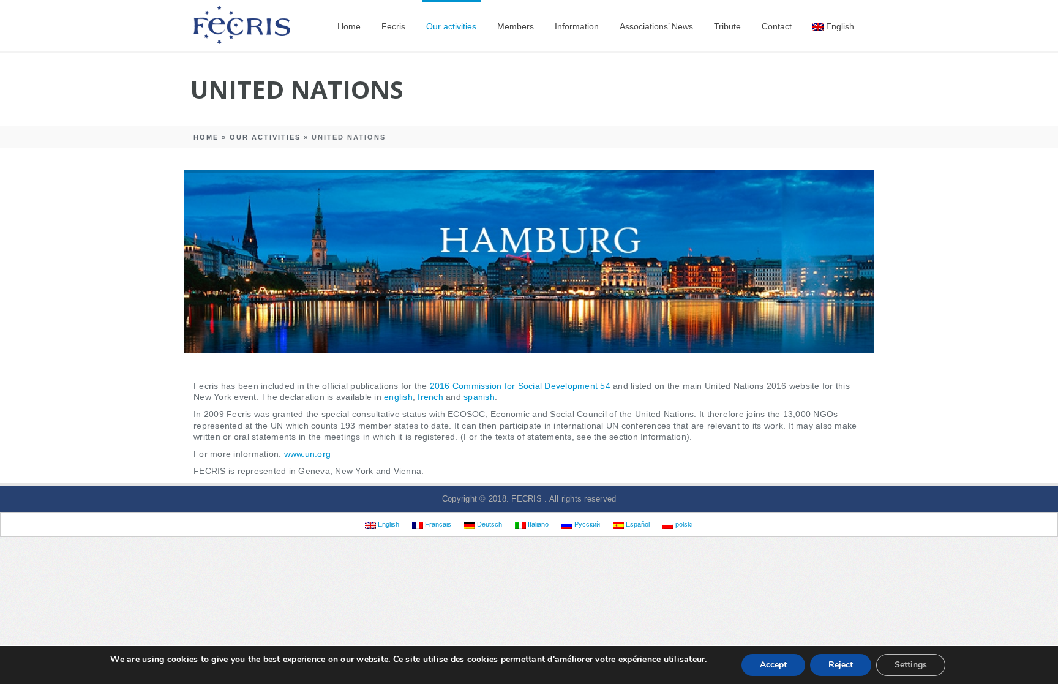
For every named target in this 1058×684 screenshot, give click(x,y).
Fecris (393, 26)
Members (515, 26)
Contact (777, 26)
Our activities (451, 26)
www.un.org (307, 454)
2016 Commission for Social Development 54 (520, 386)
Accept (773, 665)
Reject (840, 665)
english (398, 397)
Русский (586, 524)
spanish (479, 397)
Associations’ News (656, 26)
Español (637, 524)
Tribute (727, 26)
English (840, 26)
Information (577, 26)
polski (682, 524)
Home (349, 26)
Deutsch (488, 524)
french (430, 397)
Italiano (537, 524)
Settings (911, 665)
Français (437, 524)
